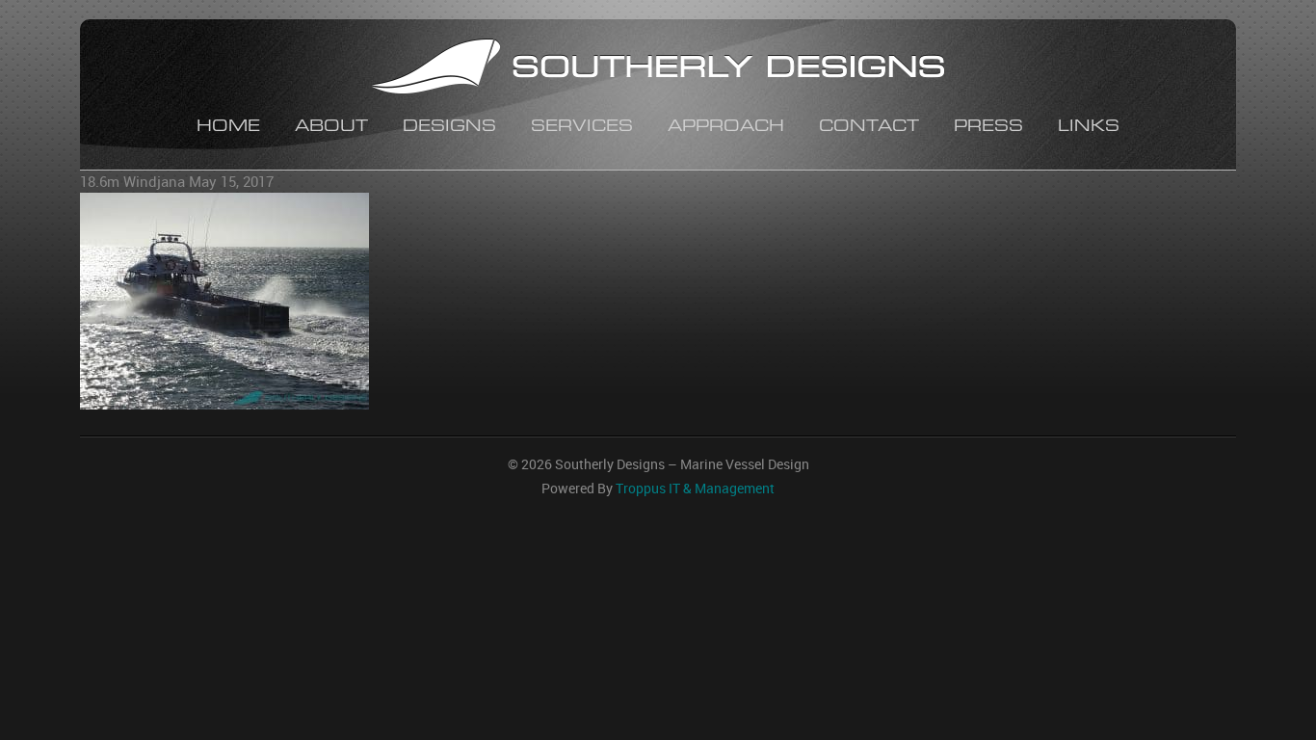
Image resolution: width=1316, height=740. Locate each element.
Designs (449, 127)
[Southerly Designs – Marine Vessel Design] (658, 69)
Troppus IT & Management (695, 488)
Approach (726, 127)
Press (988, 127)
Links (1088, 127)
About (331, 127)
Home (228, 127)
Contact (869, 127)
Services (582, 127)
